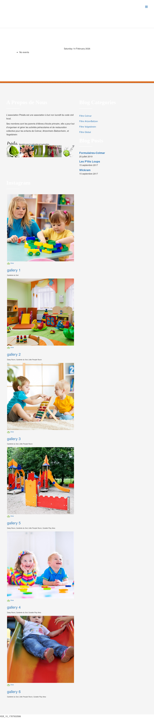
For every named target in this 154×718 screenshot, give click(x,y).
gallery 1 (14, 269)
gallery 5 (14, 522)
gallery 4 (14, 607)
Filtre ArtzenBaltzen (88, 121)
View (12, 263)
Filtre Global (85, 132)
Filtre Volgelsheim (87, 126)
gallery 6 (14, 691)
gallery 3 (14, 438)
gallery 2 (14, 354)
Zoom (8, 264)
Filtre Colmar (85, 115)
